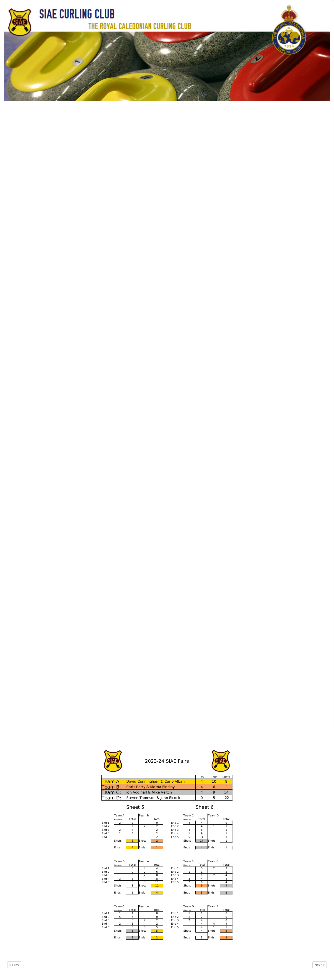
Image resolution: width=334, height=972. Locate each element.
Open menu (10, 113)
